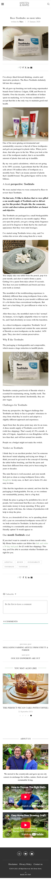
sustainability (34, 562)
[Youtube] (25, 853)
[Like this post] (20, 67)
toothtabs (23, 567)
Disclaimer (13, 864)
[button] (5, 695)
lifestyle (8, 562)
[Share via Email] (31, 67)
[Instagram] (19, 853)
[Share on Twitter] (26, 67)
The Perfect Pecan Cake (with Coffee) (25, 707)
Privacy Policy (25, 864)
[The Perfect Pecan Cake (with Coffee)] (25, 689)
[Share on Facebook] (23, 67)
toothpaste (9, 567)
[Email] (32, 853)
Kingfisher (7, 479)
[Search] (48, 4)
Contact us (38, 864)
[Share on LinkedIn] (28, 67)
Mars (21, 21)
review (20, 562)
